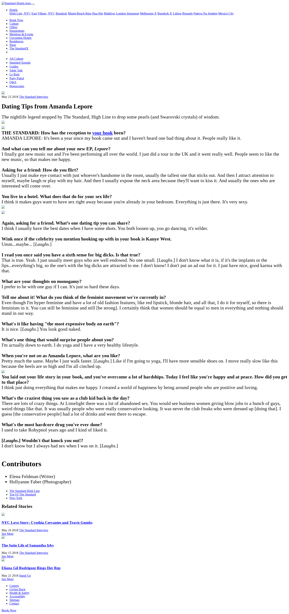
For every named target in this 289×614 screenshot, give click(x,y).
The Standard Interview (33, 96)
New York (15, 498)
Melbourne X (148, 13)
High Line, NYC (20, 13)
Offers (13, 27)
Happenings (16, 30)
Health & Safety (19, 593)
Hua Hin (97, 13)
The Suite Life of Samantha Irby (28, 545)
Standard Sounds (19, 62)
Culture (14, 23)
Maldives (109, 13)
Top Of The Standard (22, 494)
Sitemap (14, 600)
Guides (13, 66)
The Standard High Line (24, 491)
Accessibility (17, 596)
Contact (14, 603)
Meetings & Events (21, 34)
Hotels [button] (13, 10)
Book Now (16, 20)
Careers (14, 585)
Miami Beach (76, 13)
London (121, 13)
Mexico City (226, 13)
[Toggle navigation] (33, 4)
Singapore (133, 13)
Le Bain (14, 74)
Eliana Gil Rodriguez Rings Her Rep (31, 568)
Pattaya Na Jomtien (205, 13)
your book (102, 132)
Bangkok (61, 13)
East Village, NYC (43, 13)
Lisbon (177, 13)
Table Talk (16, 70)
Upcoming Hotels (20, 37)
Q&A (13, 82)
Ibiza (88, 13)
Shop (12, 45)
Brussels (187, 13)
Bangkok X (164, 13)
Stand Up (25, 575)
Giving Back (17, 589)
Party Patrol (16, 78)
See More (8, 533)
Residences (16, 41)
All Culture (16, 58)
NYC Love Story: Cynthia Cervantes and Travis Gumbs (47, 522)
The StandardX (19, 48)
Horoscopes (16, 86)
